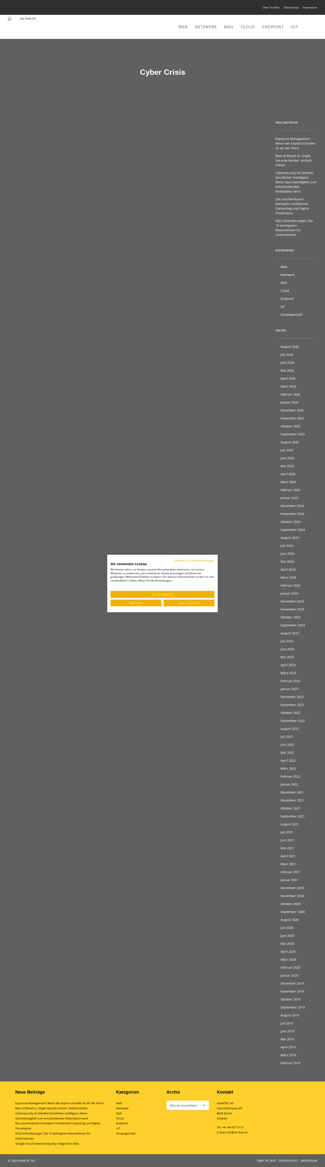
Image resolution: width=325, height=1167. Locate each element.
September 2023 (293, 625)
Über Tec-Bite (271, 7)
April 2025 (288, 474)
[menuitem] (272, 7)
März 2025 (288, 482)
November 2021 (292, 800)
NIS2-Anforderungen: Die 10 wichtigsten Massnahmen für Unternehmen (294, 228)
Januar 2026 (289, 402)
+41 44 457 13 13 (232, 1127)
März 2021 (288, 864)
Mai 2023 (287, 657)
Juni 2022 (287, 744)
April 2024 (288, 569)
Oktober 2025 (290, 426)
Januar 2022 (289, 784)
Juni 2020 (287, 936)
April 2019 (288, 1047)
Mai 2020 (287, 943)
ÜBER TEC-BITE (266, 1161)
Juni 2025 (287, 458)
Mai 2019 (287, 1039)
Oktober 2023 (290, 617)
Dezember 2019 (292, 983)
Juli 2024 (287, 545)
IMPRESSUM (309, 1161)
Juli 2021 (287, 832)
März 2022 (288, 768)
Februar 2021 (290, 872)
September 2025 (293, 434)
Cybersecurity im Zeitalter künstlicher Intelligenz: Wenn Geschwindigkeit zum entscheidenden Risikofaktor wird (296, 182)
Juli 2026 (287, 354)
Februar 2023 (290, 681)
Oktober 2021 (290, 808)
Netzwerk (206, 26)
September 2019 (293, 1007)
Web (183, 26)
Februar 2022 (290, 776)
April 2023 (288, 665)
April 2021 (288, 856)
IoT (294, 26)
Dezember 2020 (292, 888)
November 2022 (292, 705)
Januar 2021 (289, 880)
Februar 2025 (290, 490)
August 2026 (290, 346)
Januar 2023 (289, 689)
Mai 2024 (287, 561)
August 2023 (290, 633)
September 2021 (293, 816)
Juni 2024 (287, 553)
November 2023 (292, 609)
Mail (229, 26)
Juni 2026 (287, 362)
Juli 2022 (287, 737)
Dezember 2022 (292, 697)
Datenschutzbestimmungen (193, 560)
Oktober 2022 (290, 713)
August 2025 (290, 442)
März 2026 (288, 386)
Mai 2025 (287, 466)
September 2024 (293, 530)
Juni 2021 (287, 840)
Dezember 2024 (292, 506)
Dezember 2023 (292, 601)
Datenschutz (291, 7)
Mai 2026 (287, 370)
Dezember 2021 (292, 792)
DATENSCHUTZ (288, 1161)
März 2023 (288, 673)
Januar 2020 (289, 975)
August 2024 (290, 538)
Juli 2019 (287, 1023)
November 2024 (292, 514)
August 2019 (290, 1015)
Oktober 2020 (290, 904)
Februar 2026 (290, 394)
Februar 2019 (290, 1063)
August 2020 (290, 920)
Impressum (310, 7)
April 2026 (288, 378)
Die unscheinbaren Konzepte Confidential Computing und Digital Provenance (292, 206)
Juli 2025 (287, 450)
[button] (309, 27)
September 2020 (293, 912)
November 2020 (292, 896)
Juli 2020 (287, 928)
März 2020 (288, 959)
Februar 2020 (290, 967)
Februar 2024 (290, 585)
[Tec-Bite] (26, 27)
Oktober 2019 (290, 999)
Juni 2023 (287, 649)
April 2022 (288, 760)
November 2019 (292, 991)
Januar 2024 (289, 593)
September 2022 (293, 721)
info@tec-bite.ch (237, 1132)
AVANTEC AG (225, 1103)
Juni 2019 (287, 1031)
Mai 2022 (287, 752)
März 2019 (288, 1055)
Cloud (248, 26)
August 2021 (290, 824)
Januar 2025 (289, 498)
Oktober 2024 (290, 522)
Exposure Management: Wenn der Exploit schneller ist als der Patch (295, 143)
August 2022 (290, 729)
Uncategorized (291, 314)
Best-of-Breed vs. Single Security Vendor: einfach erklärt (293, 160)
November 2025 (292, 418)
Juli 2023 (287, 641)
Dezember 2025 (292, 410)
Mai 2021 (287, 848)
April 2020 (288, 951)
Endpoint (273, 26)
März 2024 (288, 577)
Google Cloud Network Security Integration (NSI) (47, 1144)
